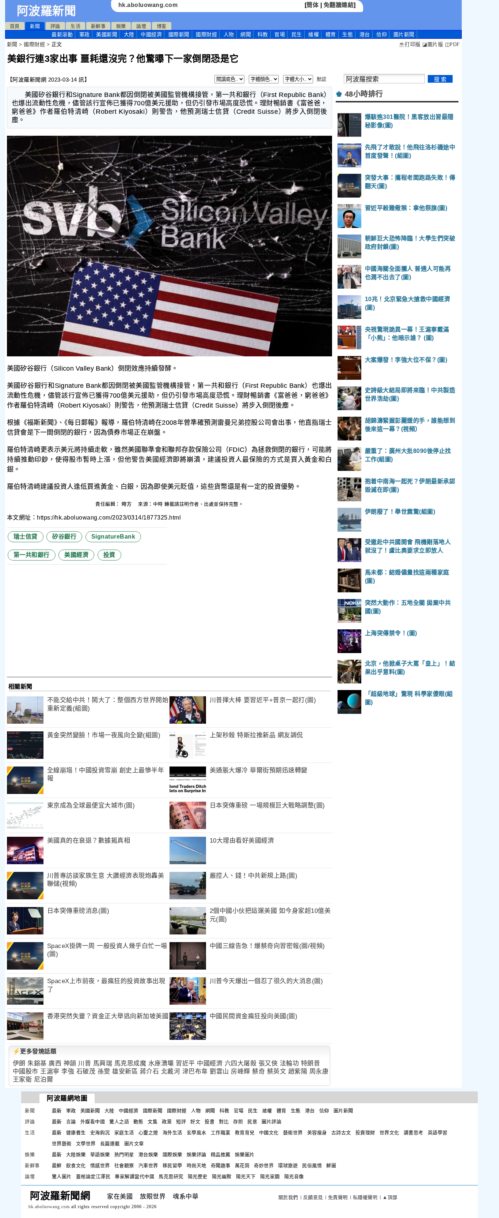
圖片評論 (271, 1121)
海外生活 (172, 1132)
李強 (67, 1071)
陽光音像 (294, 1176)
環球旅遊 (288, 1165)
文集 (152, 1121)
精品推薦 (221, 1154)
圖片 (404, 34)
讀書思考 (413, 1132)
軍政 (84, 34)
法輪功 (289, 1063)
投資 (109, 555)
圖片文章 (134, 1143)
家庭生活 (124, 1132)
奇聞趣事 (221, 1165)
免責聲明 (338, 1197)
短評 (181, 1121)
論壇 (141, 26)
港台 (364, 34)
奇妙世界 (264, 1165)
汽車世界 (148, 1165)
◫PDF (452, 44)
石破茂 (86, 1071)
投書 (209, 1121)
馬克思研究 (171, 1176)
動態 (138, 1121)
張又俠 (268, 1063)
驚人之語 (119, 1121)
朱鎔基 (37, 1063)
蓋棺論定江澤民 (93, 1176)
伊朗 (19, 1063)
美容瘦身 (317, 1132)
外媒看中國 (92, 1121)
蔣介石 (149, 1071)
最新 (62, 34)
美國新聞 (106, 34)
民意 (252, 1121)
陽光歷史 (197, 1176)
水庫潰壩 (161, 1063)
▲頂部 (389, 1197)
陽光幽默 (222, 1176)
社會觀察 (124, 1165)
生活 (75, 26)
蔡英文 (276, 1071)
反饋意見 (313, 1197)
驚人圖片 (62, 1176)
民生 (297, 34)
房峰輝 (240, 1071)
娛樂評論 (196, 1154)
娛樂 (121, 26)
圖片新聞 (343, 1110)
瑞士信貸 (26, 536)
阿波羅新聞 (46, 11)
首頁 (15, 26)
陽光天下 (246, 1176)
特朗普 (310, 1063)
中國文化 (269, 1132)
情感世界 (100, 1165)
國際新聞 (179, 34)
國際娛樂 (172, 1154)
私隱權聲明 (365, 1197)
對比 (224, 1121)
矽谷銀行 (64, 536)
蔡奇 (258, 1071)
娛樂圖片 (245, 1154)
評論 (55, 26)
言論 (71, 1121)
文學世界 (86, 1143)
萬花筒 (242, 1165)
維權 (313, 34)
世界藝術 (62, 1143)
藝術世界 (293, 1132)
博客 (162, 26)
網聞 (245, 34)
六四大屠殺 (241, 1063)
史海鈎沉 (100, 1132)
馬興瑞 (103, 1063)
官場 (279, 34)
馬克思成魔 (130, 1063)
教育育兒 (245, 1132)
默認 (322, 79)
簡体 (312, 5)
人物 (229, 34)
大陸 (129, 34)
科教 (263, 34)
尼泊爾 (43, 1079)
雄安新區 (125, 1071)
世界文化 (389, 1132)
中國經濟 (151, 34)
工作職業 (221, 1132)
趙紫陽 (298, 1071)
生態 (347, 34)
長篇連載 (110, 1143)
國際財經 (206, 34)
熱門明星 (124, 1154)
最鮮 (57, 1165)
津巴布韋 (195, 1071)
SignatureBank (113, 536)
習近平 (185, 1063)
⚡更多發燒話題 (35, 1051)
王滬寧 (50, 1071)
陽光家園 (270, 1176)
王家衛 (22, 1079)
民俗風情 (312, 1165)
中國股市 (25, 1071)
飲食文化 (76, 1165)
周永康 (319, 1071)
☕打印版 (410, 44)
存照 (238, 1121)
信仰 (381, 34)
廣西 (55, 1063)
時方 (127, 504)
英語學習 (437, 1132)
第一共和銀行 (32, 555)
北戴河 (170, 1071)
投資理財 (365, 1132)
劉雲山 (219, 1071)
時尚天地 (196, 1165)
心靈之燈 (148, 1132)
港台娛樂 (148, 1154)
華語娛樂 (100, 1154)
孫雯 (104, 1071)
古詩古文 (341, 1132)
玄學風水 (196, 1132)
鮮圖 (331, 1165)
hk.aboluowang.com (148, 5)
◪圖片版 (432, 44)
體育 (330, 34)
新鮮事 (98, 26)
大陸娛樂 (76, 1154)
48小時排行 (364, 94)
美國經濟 (76, 555)
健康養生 (76, 1132)
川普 (84, 1063)
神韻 (70, 1063)
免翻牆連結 (339, 5)
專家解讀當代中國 (134, 1176)
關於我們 (288, 1197)
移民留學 (172, 1165)
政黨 (167, 1121)
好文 (195, 1121)
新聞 (35, 26)
